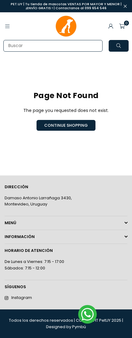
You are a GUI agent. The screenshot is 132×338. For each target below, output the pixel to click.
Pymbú (79, 327)
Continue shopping (66, 125)
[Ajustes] (110, 26)
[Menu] (7, 26)
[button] (121, 26)
